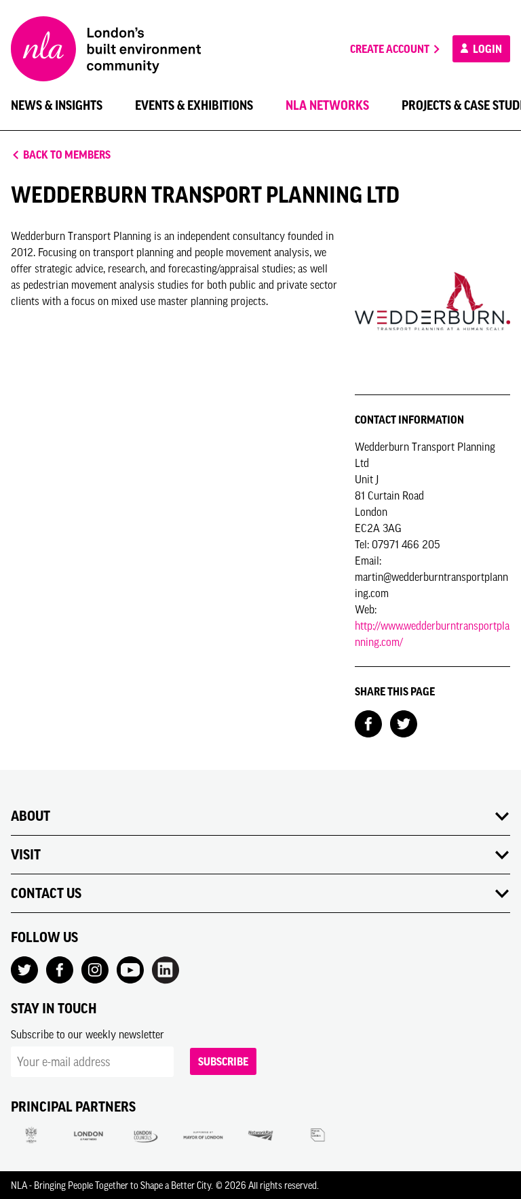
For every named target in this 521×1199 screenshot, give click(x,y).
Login (486, 49)
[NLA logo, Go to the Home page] (106, 48)
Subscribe (223, 1061)
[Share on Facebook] (368, 722)
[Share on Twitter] (403, 722)
